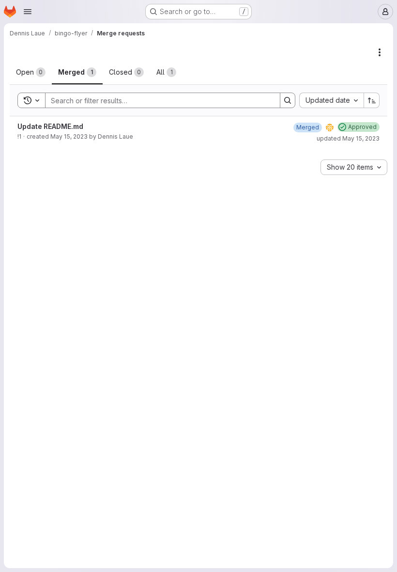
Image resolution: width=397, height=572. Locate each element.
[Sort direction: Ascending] (372, 100)
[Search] (287, 100)
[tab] (31, 72)
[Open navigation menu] (27, 11)
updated (348, 138)
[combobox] (331, 100)
